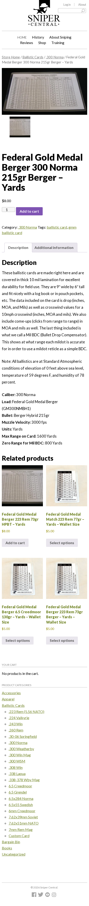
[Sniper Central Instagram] (54, 896)
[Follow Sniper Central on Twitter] (41, 896)
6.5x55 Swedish (21, 804)
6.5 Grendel (18, 792)
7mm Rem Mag (21, 829)
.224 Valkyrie (19, 717)
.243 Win (16, 724)
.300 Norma (55, 57)
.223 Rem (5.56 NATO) (26, 711)
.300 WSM (17, 761)
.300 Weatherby (21, 749)
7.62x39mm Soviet (23, 817)
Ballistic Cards (32, 57)
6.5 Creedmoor (20, 786)
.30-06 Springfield (23, 736)
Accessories (11, 693)
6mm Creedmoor (22, 811)
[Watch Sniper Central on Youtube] (48, 896)
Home (22, 37)
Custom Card (19, 835)
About (82, 4)
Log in (67, 4)
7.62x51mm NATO (24, 823)
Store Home (11, 57)
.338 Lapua (17, 773)
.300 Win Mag (20, 755)
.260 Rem (16, 730)
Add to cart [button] (15, 542)
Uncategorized (13, 854)
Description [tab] (18, 247)
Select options (62, 542)
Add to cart (29, 211)
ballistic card (57, 227)
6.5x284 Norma (21, 798)
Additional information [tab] (53, 247)
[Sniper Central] (44, 22)
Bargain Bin (11, 842)
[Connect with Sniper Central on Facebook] (34, 896)
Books (7, 848)
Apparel (8, 699)
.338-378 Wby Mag (24, 780)
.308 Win (16, 767)
